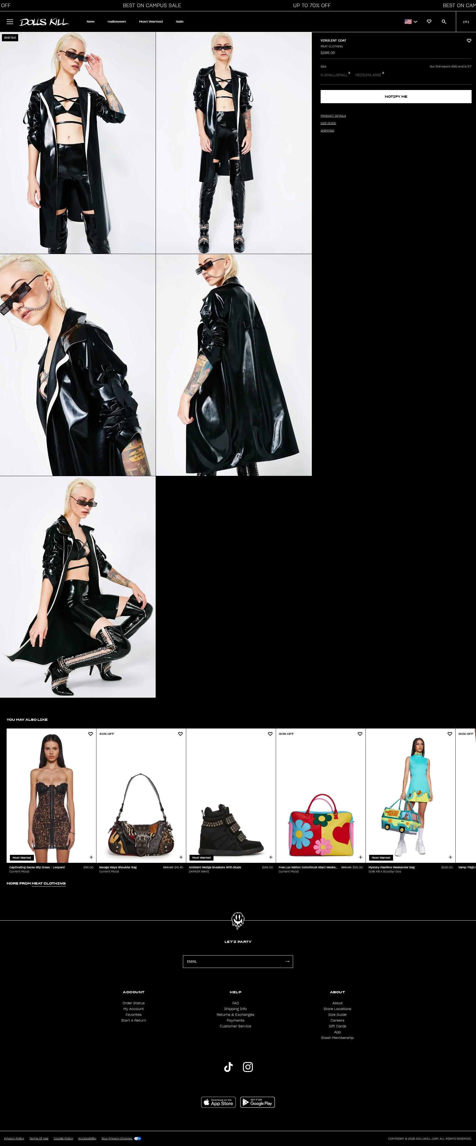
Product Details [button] (333, 115)
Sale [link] (179, 21)
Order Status (134, 1003)
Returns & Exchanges (235, 1014)
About (337, 1003)
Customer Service (235, 1026)
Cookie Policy (63, 1138)
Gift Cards (337, 1026)
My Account (133, 1009)
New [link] (90, 21)
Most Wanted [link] (151, 21)
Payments (235, 1020)
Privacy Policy (14, 1138)
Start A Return (133, 1020)
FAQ (235, 1003)
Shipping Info (235, 1009)
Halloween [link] (117, 21)
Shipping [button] (327, 130)
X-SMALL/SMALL (334, 75)
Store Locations (337, 1009)
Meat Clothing (332, 46)
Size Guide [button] (328, 123)
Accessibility (87, 1138)
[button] (150, 5)
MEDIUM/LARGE (368, 75)
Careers (337, 1020)
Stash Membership (337, 1037)
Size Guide (337, 1014)
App (337, 1032)
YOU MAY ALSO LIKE (27, 719)
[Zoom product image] (78, 143)
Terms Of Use (38, 1138)
